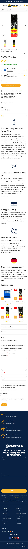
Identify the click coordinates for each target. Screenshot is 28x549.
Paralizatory (18, 523)
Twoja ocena (4, 353)
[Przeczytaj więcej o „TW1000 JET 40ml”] (15, 317)
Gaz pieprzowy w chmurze (7, 51)
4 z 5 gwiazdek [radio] (13, 353)
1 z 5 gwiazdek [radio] (9, 353)
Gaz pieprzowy (12, 49)
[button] (2, 298)
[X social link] (7, 2)
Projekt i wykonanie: (18, 546)
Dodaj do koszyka (10, 85)
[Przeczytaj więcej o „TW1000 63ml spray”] (15, 298)
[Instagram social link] (9, 2)
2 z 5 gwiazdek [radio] (10, 353)
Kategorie (18, 508)
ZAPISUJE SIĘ (14, 490)
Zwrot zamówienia (7, 518)
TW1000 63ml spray (20, 301)
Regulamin (5, 513)
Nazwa (3, 373)
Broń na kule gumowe (21, 513)
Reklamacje (5, 521)
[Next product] (26, 53)
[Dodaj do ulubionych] (11, 290)
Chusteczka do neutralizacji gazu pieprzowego (11, 70)
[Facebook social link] (5, 2)
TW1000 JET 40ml (21, 319)
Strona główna (4, 49)
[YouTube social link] (11, 2)
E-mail (3, 379)
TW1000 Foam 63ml (7, 319)
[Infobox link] (14, 415)
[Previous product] (23, 53)
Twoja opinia (4, 355)
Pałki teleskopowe (20, 521)
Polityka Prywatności (7, 511)
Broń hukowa (19, 511)
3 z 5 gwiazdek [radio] (12, 353)
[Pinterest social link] (9, 110)
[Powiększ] (3, 35)
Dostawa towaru (6, 516)
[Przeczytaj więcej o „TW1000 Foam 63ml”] (2, 317)
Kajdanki (18, 518)
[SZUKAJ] (25, 9)
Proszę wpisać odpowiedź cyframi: (9, 390)
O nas (4, 523)
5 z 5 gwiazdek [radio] (14, 353)
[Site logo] (14, 5)
